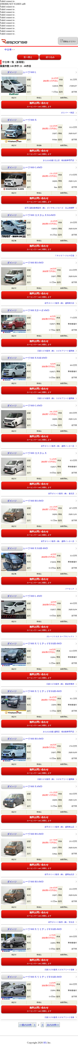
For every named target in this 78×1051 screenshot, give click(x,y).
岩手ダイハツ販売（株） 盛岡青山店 (59, 827)
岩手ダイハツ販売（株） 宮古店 (61, 922)
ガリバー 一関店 (67, 113)
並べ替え (28, 57)
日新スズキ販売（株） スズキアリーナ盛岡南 (55, 351)
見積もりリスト (69, 41)
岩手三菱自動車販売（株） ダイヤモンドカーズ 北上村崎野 (49, 208)
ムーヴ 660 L (29, 72)
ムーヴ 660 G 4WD (32, 167)
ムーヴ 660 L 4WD (32, 596)
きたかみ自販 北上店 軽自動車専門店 (58, 160)
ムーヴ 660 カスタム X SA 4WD (39, 215)
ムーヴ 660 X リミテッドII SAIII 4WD (42, 643)
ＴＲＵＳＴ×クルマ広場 (64, 256)
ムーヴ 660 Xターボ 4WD (36, 310)
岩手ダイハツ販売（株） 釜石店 (61, 494)
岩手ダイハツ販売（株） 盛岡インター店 (57, 446)
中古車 (8, 49)
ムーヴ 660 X (29, 120)
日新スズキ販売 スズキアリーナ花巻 (59, 970)
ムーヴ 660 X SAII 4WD (35, 357)
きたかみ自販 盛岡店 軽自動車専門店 (58, 732)
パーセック (69, 589)
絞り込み (50, 57)
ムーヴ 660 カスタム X (34, 453)
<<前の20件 (25, 1025)
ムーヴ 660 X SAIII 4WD (35, 548)
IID (44, 1042)
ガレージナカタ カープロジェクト (60, 636)
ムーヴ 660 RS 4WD (33, 262)
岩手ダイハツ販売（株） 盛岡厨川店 (59, 303)
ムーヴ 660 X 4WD (32, 786)
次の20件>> (53, 1025)
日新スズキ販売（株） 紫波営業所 (60, 684)
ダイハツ (12, 72)
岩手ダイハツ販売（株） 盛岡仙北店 (59, 874)
